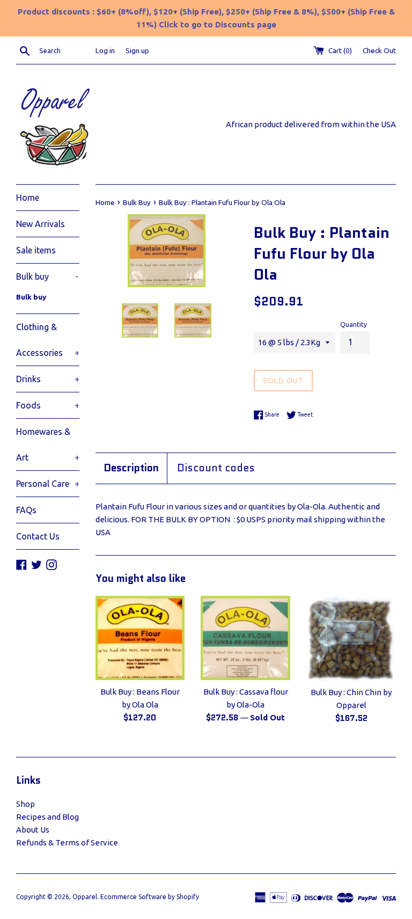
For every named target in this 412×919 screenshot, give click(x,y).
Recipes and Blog (47, 816)
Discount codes (216, 468)
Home (27, 197)
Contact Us (38, 536)
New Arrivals (40, 224)
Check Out (379, 50)
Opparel (84, 896)
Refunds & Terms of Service (67, 842)
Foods (47, 405)
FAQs (26, 510)
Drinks (47, 379)
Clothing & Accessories (47, 340)
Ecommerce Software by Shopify (149, 896)
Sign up (137, 50)
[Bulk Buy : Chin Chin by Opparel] (351, 638)
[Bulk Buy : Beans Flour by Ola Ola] (140, 638)
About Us (32, 829)
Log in (105, 50)
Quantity (353, 324)
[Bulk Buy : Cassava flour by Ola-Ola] (245, 638)
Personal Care (47, 483)
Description (131, 468)
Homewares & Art (47, 444)
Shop (25, 803)
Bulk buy (47, 276)
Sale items (36, 250)
